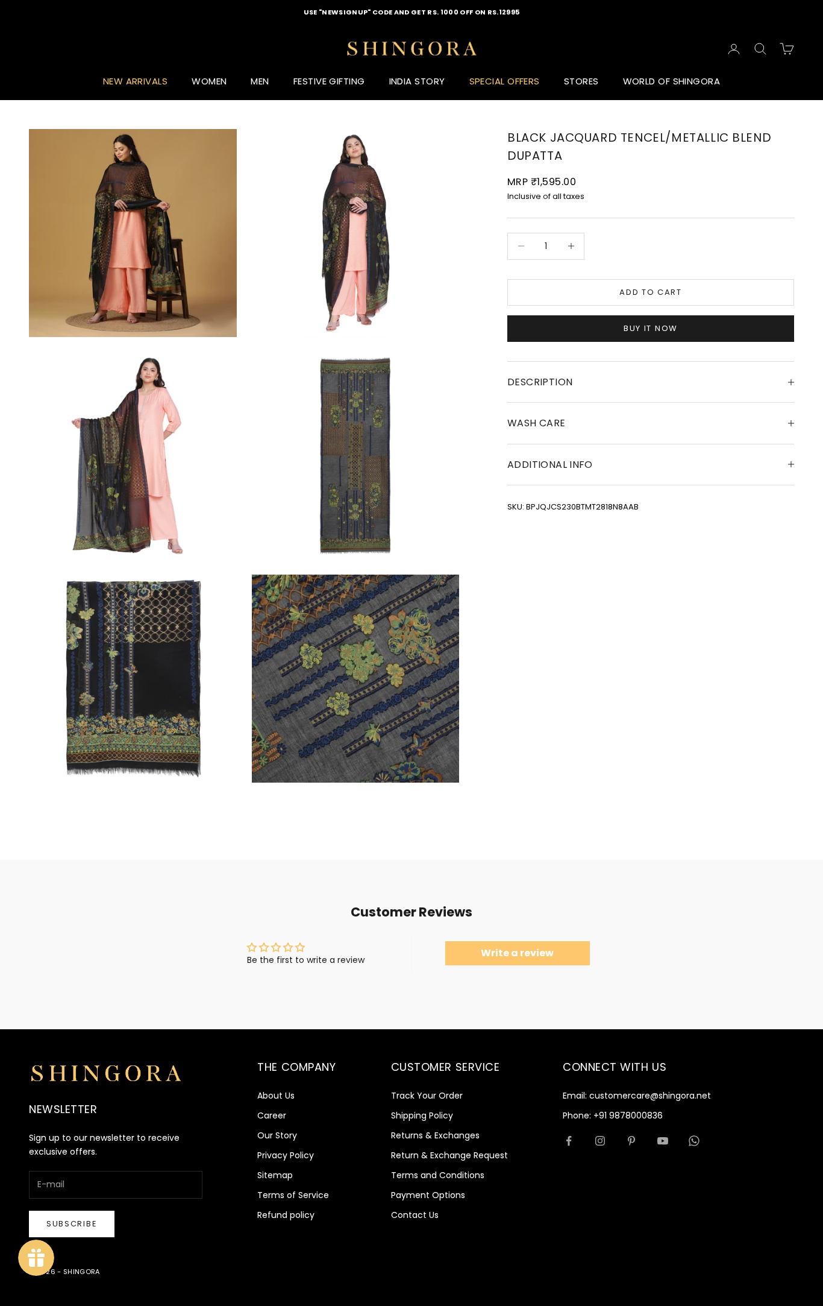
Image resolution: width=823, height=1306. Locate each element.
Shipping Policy (422, 1115)
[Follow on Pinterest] (631, 1141)
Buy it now (651, 328)
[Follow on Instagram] (600, 1141)
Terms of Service (293, 1195)
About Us (276, 1096)
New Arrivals (135, 81)
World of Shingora (672, 81)
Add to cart (650, 292)
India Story (417, 81)
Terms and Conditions (437, 1175)
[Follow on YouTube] (663, 1141)
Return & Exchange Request (449, 1155)
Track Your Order (427, 1096)
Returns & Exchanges (435, 1135)
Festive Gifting (329, 81)
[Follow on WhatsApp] (694, 1141)
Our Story (277, 1135)
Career (271, 1115)
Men (260, 81)
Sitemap (275, 1175)
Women (209, 81)
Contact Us (415, 1215)
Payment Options (428, 1195)
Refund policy (285, 1215)
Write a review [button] (517, 953)
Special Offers (504, 81)
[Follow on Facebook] (569, 1141)
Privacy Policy (285, 1155)
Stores (581, 81)
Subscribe (71, 1223)
